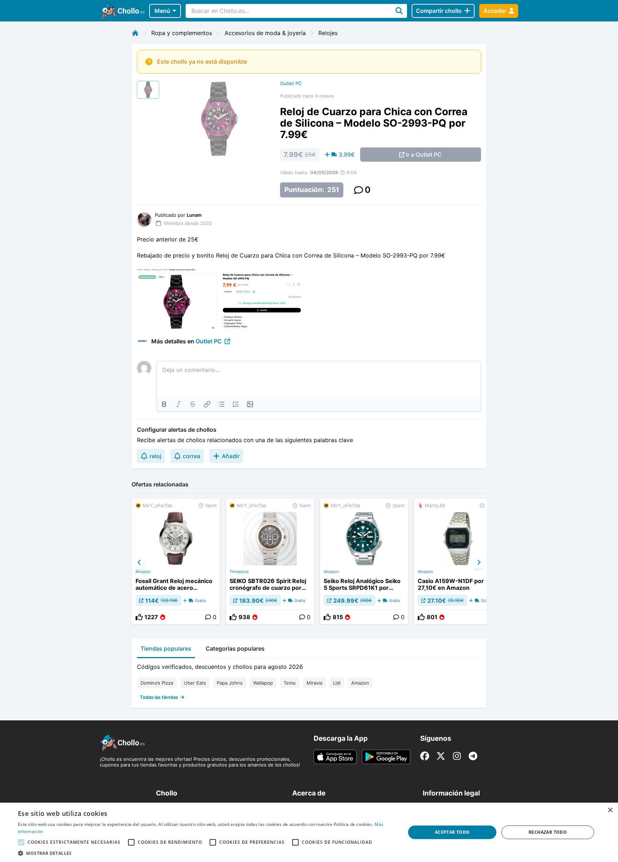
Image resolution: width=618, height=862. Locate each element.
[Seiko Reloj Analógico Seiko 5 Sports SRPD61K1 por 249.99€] (364, 561)
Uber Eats (195, 683)
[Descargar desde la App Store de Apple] (335, 757)
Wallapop (263, 683)
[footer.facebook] (424, 755)
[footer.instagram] (456, 755)
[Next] (478, 563)
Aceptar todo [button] (452, 832)
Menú (162, 10)
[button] (206, 853)
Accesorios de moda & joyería (265, 32)
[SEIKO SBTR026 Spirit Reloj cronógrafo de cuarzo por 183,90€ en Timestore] (270, 561)
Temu (290, 683)
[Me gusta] (139, 617)
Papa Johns (229, 683)
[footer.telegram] (473, 755)
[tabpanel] (309, 680)
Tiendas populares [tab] (166, 648)
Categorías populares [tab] (235, 648)
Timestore (239, 571)
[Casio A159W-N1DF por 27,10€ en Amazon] (458, 561)
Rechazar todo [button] (548, 832)
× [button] (610, 810)
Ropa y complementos (181, 32)
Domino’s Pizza (157, 683)
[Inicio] (135, 32)
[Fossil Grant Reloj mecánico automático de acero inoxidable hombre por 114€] (176, 561)
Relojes (328, 32)
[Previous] (139, 563)
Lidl (336, 683)
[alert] (309, 832)
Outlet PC (291, 83)
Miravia (314, 683)
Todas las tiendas (159, 697)
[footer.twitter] (440, 755)
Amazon (143, 571)
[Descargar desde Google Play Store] (386, 757)
